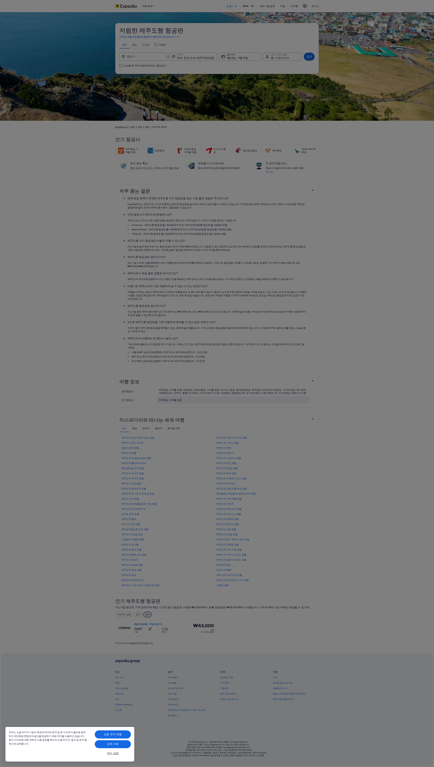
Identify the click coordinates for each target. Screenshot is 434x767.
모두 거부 (113, 744)
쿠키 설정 (113, 753)
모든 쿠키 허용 (113, 734)
